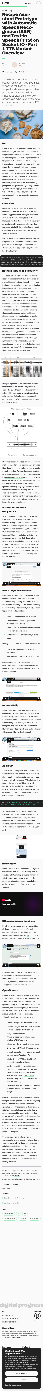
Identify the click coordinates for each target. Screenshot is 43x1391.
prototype (23, 1218)
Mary (9, 1034)
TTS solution (23, 523)
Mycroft (10, 1052)
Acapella (5, 982)
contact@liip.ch (8, 1315)
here (14, 532)
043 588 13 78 (13, 1319)
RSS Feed (35, 1179)
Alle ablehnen (21, 1380)
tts (18, 1213)
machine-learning (9, 1218)
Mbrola (9, 1044)
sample (17, 1023)
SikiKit (11, 774)
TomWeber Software (26, 982)
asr (25, 1213)
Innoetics (13, 982)
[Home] (5, 3)
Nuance (23, 929)
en (29, 3)
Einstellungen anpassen (13, 1385)
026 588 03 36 (13, 1322)
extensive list (30, 1126)
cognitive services (9, 598)
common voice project (28, 1069)
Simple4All (11, 1048)
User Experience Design (11, 1203)
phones (10, 301)
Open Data (6, 1188)
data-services (34, 1218)
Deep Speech (29, 1075)
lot (28, 935)
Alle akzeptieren (22, 1373)
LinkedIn (17, 1175)
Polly (11, 717)
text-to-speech (8, 1213)
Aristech (5, 985)
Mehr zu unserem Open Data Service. (15, 72)
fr (33, 3)
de (26, 3)
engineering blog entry (14, 477)
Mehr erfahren (16, 1337)
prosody (33, 316)
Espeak (10, 1023)
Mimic (9, 1059)
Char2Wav (11, 1086)
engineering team (30, 347)
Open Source (8, 1198)
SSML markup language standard (23, 875)
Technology (20, 1198)
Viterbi (25, 384)
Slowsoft (16, 985)
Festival (10, 1027)
